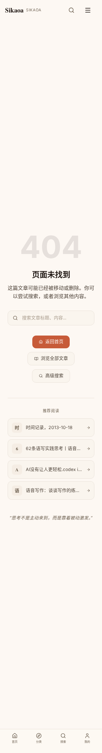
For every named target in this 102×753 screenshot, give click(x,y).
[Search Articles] (74, 10)
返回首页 (54, 341)
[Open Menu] (90, 10)
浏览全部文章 (54, 358)
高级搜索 (54, 375)
